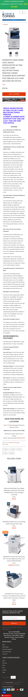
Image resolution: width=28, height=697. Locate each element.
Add (6, 453)
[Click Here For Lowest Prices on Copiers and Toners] (14, 20)
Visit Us (6, 425)
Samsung (4, 663)
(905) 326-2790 (21, 438)
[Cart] (24, 12)
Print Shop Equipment (7, 649)
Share (13, 449)
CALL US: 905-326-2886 (14, 631)
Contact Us (4, 654)
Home (3, 644)
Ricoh (3, 665)
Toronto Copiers (9, 682)
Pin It (20, 449)
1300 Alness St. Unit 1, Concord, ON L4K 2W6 (14, 633)
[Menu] (20, 12)
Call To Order (14, 94)
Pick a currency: (6, 677)
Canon (3, 660)
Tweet (6, 449)
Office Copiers (5, 647)
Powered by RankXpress (7, 686)
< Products (5, 24)
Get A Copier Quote (6, 651)
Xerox (3, 84)
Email (12, 453)
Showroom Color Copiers (13, 442)
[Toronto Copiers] (8, 14)
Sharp (3, 672)
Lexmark (4, 670)
